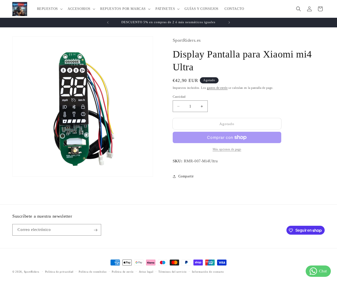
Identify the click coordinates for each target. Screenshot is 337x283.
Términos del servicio (172, 271)
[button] (49, 9)
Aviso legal (146, 271)
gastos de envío (217, 88)
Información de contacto (208, 271)
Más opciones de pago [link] (227, 149)
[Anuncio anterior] (107, 22)
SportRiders (31, 271)
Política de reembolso (93, 271)
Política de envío (123, 271)
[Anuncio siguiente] (229, 22)
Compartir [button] (186, 176)
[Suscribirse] (95, 230)
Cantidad (179, 96)
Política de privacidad (59, 271)
